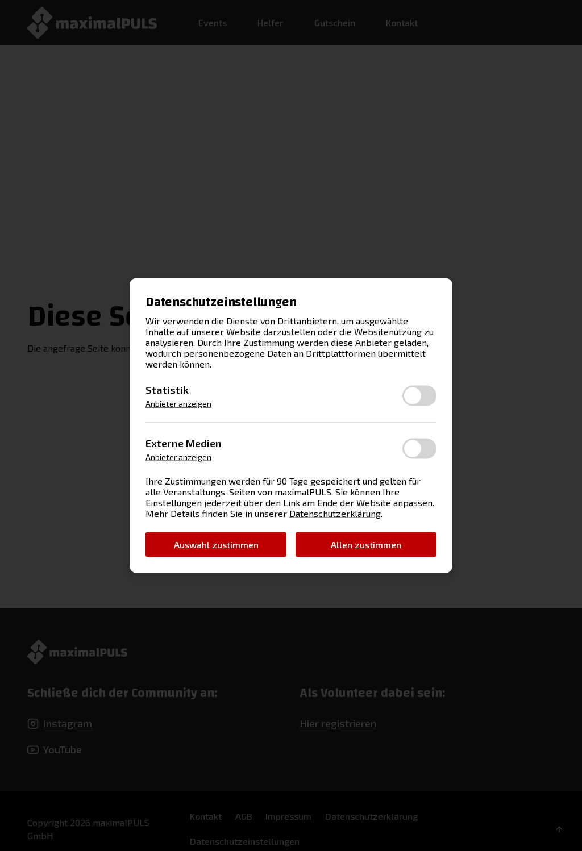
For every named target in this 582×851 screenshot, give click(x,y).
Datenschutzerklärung (335, 512)
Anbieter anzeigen (178, 403)
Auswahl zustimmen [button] (216, 544)
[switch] (419, 395)
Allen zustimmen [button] (366, 544)
